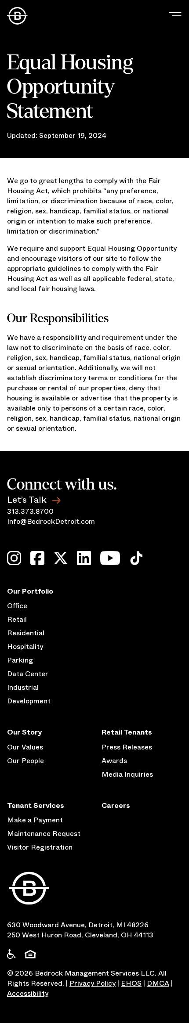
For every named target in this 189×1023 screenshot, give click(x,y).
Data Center (27, 674)
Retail (17, 619)
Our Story (24, 732)
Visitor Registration (40, 847)
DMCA (158, 983)
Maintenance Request (43, 833)
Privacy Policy (92, 983)
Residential (25, 633)
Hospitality (25, 646)
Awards (114, 761)
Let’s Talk (27, 499)
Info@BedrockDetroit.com (51, 521)
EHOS (131, 983)
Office (17, 606)
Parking (20, 660)
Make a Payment (35, 820)
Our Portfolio (30, 591)
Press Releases (127, 747)
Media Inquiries (127, 774)
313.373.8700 (30, 511)
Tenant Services (35, 805)
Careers (116, 805)
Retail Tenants (127, 732)
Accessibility (27, 993)
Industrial (23, 687)
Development (29, 701)
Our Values (25, 747)
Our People (25, 761)
